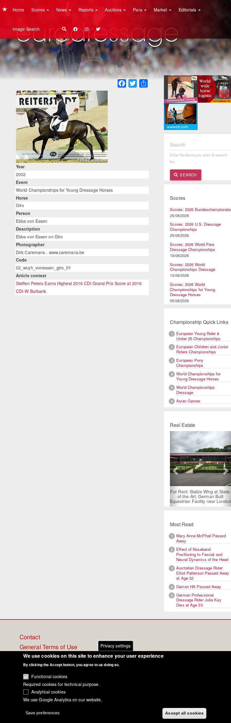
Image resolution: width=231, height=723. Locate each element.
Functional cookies (49, 676)
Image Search (26, 29)
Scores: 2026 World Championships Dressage (192, 267)
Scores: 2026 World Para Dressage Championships (192, 246)
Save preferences (43, 712)
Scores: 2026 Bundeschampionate (200, 209)
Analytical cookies (48, 692)
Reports (87, 10)
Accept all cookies (184, 713)
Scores (38, 10)
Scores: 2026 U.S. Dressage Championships (195, 226)
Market (161, 10)
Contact (30, 637)
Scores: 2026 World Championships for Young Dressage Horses (192, 289)
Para (138, 10)
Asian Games (188, 401)
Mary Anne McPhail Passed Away (201, 538)
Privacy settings (115, 646)
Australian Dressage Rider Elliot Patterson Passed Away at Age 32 (202, 573)
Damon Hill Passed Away (198, 586)
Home (18, 10)
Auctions (114, 10)
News (62, 10)
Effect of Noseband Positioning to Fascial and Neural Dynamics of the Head (202, 554)
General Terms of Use (48, 647)
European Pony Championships (189, 362)
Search (187, 175)
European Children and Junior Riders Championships (202, 349)
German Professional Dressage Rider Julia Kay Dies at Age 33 (198, 600)
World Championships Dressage (195, 389)
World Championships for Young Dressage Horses (198, 376)
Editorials (188, 10)
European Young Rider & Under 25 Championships (198, 335)
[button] (174, 469)
